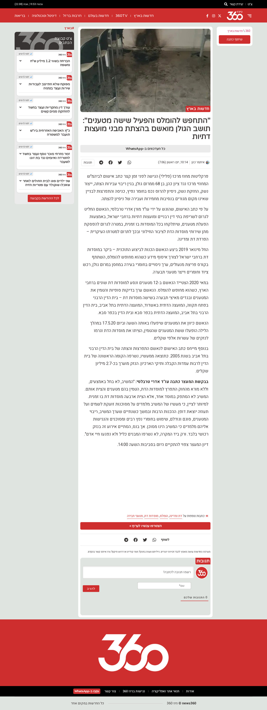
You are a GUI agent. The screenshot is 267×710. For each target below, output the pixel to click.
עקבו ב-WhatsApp (86, 691)
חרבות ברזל (72, 16)
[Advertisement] (145, 481)
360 (247, 31)
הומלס (164, 516)
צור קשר (110, 691)
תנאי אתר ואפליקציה (165, 691)
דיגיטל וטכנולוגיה (44, 16)
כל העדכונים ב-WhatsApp (145, 149)
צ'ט (250, 4)
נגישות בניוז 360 (134, 691)
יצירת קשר (236, 4)
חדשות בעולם (98, 16)
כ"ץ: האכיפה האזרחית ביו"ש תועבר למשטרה (50, 133)
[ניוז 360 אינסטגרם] (213, 16)
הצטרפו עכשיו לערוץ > (145, 526)
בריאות (20, 16)
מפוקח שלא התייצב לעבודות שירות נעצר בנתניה (49, 86)
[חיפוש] (226, 4)
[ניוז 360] (235, 15)
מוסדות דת (151, 516)
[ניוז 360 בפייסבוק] (207, 16)
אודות (190, 691)
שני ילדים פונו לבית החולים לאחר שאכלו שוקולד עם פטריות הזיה (46, 183)
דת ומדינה (175, 516)
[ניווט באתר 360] (249, 16)
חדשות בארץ (144, 16)
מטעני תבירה (135, 516)
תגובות (88, 162)
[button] (129, 162)
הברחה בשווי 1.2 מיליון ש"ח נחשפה (50, 63)
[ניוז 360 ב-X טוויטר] (219, 16)
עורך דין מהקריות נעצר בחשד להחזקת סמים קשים (49, 109)
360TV (121, 16)
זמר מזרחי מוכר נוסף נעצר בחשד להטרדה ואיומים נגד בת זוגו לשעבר (46, 158)
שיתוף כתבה (234, 39)
